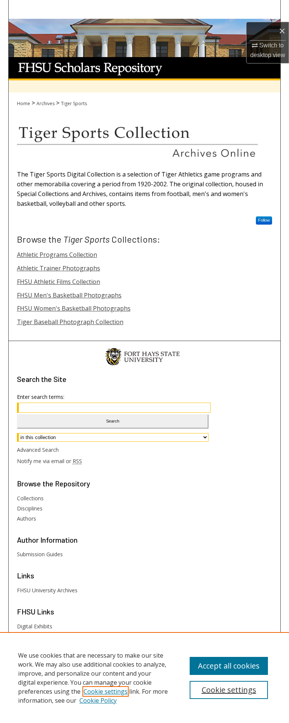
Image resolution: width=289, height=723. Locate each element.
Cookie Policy (98, 700)
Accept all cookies (229, 666)
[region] (144, 677)
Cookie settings (106, 691)
